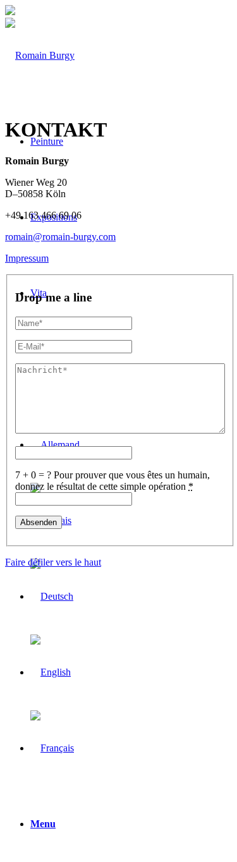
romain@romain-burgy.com (60, 236)
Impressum (27, 258)
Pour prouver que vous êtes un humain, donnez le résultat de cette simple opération (112, 481)
